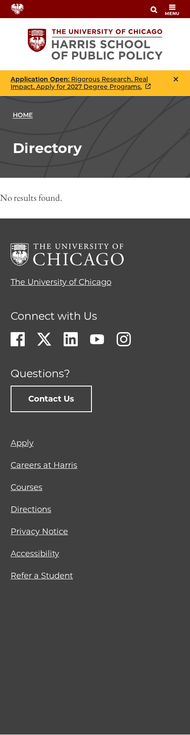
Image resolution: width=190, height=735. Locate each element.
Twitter (44, 339)
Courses (26, 487)
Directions (31, 509)
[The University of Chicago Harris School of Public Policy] (95, 44)
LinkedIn (71, 339)
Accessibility (35, 554)
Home (23, 115)
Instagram (124, 339)
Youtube (97, 339)
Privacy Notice (39, 531)
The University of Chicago (61, 282)
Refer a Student (42, 576)
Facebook (18, 339)
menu (172, 13)
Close (175, 79)
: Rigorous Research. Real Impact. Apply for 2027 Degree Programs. (79, 83)
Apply (22, 443)
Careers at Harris (44, 465)
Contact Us (51, 399)
